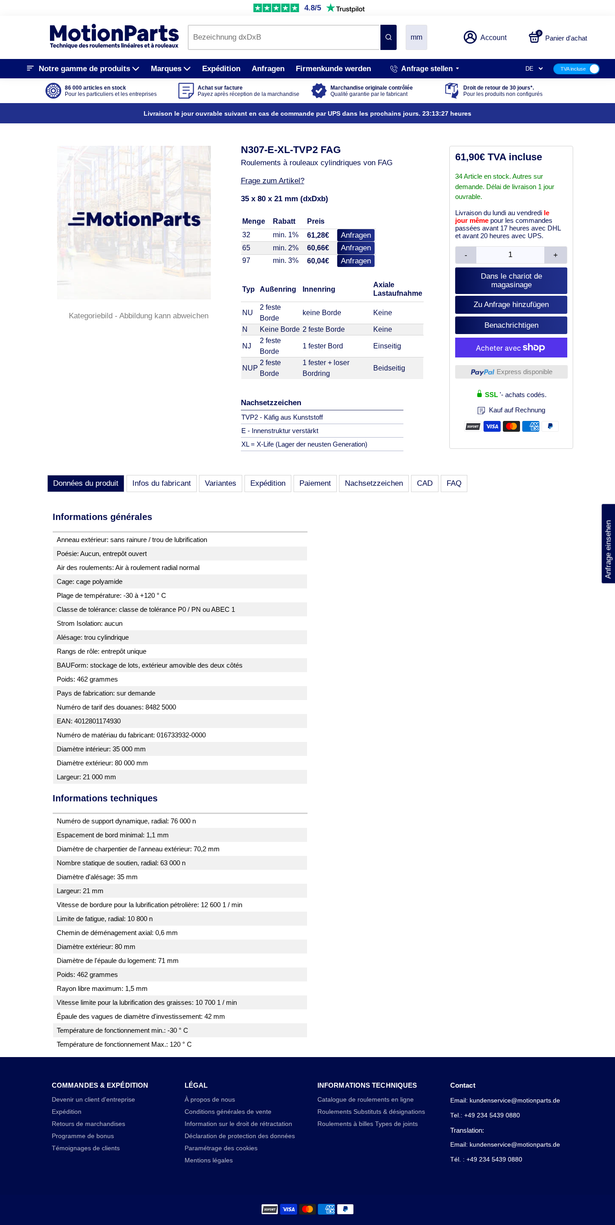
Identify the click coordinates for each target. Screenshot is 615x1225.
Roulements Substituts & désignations (371, 1111)
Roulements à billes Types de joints (367, 1124)
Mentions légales (209, 1160)
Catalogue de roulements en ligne (365, 1099)
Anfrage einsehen (608, 544)
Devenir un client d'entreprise (93, 1099)
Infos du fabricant (161, 483)
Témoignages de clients (86, 1148)
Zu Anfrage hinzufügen (511, 304)
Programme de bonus (83, 1136)
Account (493, 37)
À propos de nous (210, 1099)
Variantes (220, 483)
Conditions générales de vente (228, 1111)
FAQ (454, 483)
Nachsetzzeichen (374, 483)
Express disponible (524, 371)
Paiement (315, 483)
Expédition (221, 68)
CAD (425, 483)
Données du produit (85, 483)
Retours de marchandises (88, 1124)
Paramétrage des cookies (221, 1148)
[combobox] (283, 37)
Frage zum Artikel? (272, 180)
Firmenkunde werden (333, 68)
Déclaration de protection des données (240, 1136)
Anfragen (268, 68)
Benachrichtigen (511, 325)
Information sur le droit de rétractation (238, 1124)
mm (416, 37)
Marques (166, 68)
